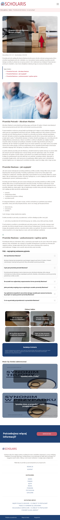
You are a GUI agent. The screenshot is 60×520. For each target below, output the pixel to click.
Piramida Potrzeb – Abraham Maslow (17, 71)
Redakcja (30, 466)
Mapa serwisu (25, 517)
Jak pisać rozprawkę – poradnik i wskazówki (42, 318)
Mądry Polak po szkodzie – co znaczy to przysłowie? (30, 503)
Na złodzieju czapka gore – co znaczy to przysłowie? (30, 508)
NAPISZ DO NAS (47, 433)
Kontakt (30, 469)
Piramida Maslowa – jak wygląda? (16, 74)
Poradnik (30, 488)
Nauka (10, 10)
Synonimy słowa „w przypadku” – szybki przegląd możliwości (30, 405)
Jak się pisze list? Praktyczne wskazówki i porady (17, 318)
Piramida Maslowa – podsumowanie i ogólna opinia (21, 76)
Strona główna (4, 10)
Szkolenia (30, 492)
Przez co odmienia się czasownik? (30, 505)
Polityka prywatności (11, 517)
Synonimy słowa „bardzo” (30, 510)
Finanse (30, 481)
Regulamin (37, 517)
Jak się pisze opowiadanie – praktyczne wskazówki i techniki (17, 334)
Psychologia (30, 490)
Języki (30, 483)
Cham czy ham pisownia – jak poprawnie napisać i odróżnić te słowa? (42, 334)
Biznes (30, 479)
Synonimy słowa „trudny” (30, 376)
